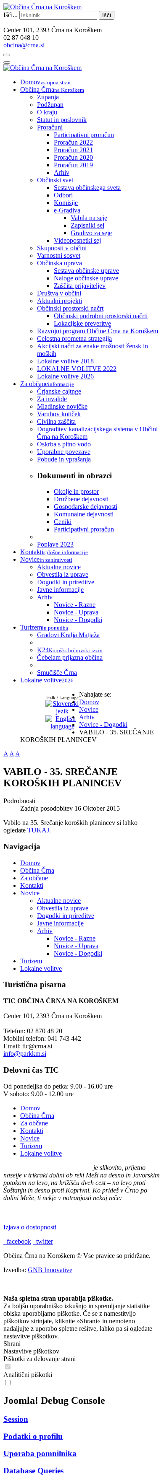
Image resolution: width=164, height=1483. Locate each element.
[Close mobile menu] (6, 62)
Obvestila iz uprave (62, 908)
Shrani (12, 1343)
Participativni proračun (84, 529)
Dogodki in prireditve (65, 915)
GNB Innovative (50, 1269)
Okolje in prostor (76, 491)
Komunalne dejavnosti (84, 514)
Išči (106, 15)
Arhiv (45, 930)
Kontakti (31, 885)
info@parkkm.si (24, 1053)
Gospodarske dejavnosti (85, 506)
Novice (30, 893)
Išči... (10, 14)
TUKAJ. (39, 830)
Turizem (31, 960)
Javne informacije (60, 923)
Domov (30, 862)
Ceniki (62, 521)
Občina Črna (37, 870)
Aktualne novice (59, 900)
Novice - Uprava (76, 945)
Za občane (34, 878)
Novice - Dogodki (78, 953)
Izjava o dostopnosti (29, 1227)
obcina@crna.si (24, 45)
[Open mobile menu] (6, 55)
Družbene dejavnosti (81, 499)
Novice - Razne (74, 938)
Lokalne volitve (41, 968)
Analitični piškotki (27, 1374)
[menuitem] (45, 82)
